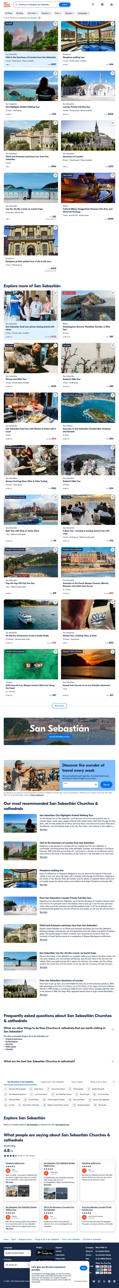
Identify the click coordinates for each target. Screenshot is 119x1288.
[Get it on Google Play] (45, 1253)
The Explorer (89, 1271)
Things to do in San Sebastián (47, 1239)
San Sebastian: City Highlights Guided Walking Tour (59, 1164)
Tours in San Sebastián (71, 1239)
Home (6, 1239)
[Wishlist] (93, 4)
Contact (58, 1251)
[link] (31, 44)
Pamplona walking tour (15, 1163)
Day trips (9, 1044)
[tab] (20, 1082)
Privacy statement (37, 795)
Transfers (9, 1049)
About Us (89, 1251)
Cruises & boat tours (14, 1039)
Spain (14, 1239)
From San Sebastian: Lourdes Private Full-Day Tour (96, 1208)
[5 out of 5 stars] (21, 1166)
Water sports (11, 1047)
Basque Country (25, 1239)
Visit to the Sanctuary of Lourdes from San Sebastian (59, 1208)
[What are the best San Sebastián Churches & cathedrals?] (112, 1061)
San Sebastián (32, 1125)
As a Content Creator (103, 1255)
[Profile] (111, 4)
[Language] (102, 4)
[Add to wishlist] (55, 24)
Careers (88, 1255)
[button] (31, 44)
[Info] (39, 18)
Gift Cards (89, 1266)
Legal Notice (60, 1255)
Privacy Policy (60, 1259)
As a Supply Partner (103, 1251)
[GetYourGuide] (7, 4)
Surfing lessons (12, 1041)
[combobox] (36, 4)
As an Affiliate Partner (103, 1259)
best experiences (62, 1125)
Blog (87, 1259)
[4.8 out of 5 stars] (11, 1155)
